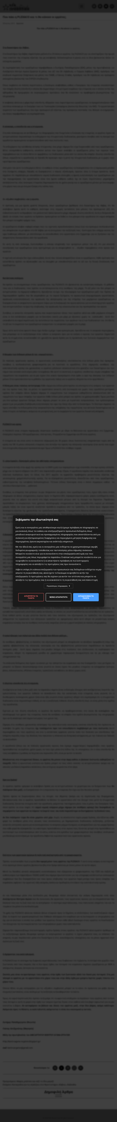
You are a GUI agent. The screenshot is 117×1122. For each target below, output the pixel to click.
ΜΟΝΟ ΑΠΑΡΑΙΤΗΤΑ (59, 597)
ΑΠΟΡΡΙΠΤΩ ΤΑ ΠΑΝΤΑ (31, 597)
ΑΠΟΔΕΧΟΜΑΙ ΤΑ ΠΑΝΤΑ (86, 597)
